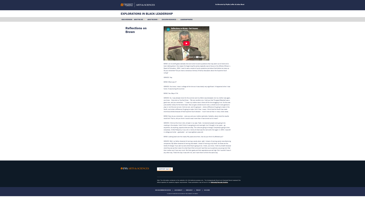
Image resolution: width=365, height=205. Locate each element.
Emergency (189, 190)
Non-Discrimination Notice (163, 190)
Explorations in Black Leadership (147, 13)
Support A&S (164, 169)
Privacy (198, 190)
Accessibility (178, 190)
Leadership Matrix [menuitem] (186, 19)
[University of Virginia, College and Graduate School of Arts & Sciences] (138, 5)
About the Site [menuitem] (138, 20)
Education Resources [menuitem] (168, 20)
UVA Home (207, 190)
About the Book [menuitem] (152, 20)
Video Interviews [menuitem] (126, 19)
